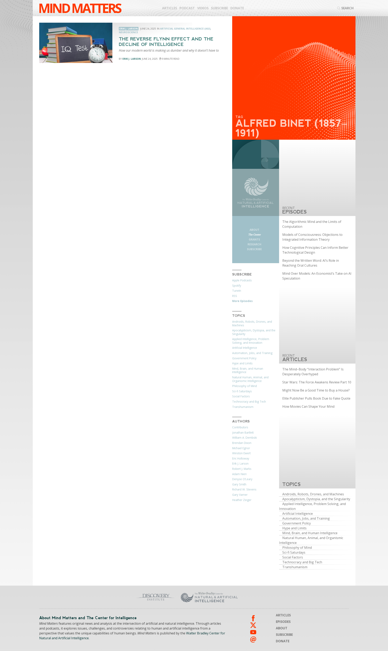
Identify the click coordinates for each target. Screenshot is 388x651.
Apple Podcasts (242, 280)
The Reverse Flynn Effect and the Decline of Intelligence (166, 41)
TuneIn (236, 291)
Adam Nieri (239, 474)
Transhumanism (242, 407)
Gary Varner (240, 495)
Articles (169, 8)
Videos (203, 8)
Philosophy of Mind (244, 386)
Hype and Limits (242, 363)
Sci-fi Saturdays (242, 391)
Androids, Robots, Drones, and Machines (252, 323)
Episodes (283, 621)
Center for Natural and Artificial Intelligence (248, 597)
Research (254, 244)
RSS (234, 296)
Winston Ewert (241, 453)
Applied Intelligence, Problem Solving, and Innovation (250, 341)
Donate (237, 8)
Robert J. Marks (241, 469)
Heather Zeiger (241, 500)
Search (347, 8)
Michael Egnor (241, 448)
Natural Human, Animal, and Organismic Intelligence (250, 379)
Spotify (236, 285)
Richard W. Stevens (244, 489)
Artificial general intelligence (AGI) (185, 28)
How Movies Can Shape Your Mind (308, 406)
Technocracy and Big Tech (249, 401)
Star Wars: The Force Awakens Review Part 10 (316, 382)
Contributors (240, 427)
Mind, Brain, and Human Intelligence (247, 370)
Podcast (187, 8)
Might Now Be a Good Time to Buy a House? (316, 390)
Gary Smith (239, 484)
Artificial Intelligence (244, 348)
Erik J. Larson (131, 59)
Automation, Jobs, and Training (252, 353)
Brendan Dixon (241, 443)
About (254, 230)
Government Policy (244, 358)
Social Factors (241, 396)
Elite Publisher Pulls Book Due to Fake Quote (316, 398)
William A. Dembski (244, 437)
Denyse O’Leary (242, 479)
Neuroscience (128, 32)
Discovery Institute (123, 597)
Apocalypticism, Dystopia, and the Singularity (253, 332)
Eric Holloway (240, 458)
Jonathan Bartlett (243, 432)
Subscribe (219, 8)
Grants (254, 239)
